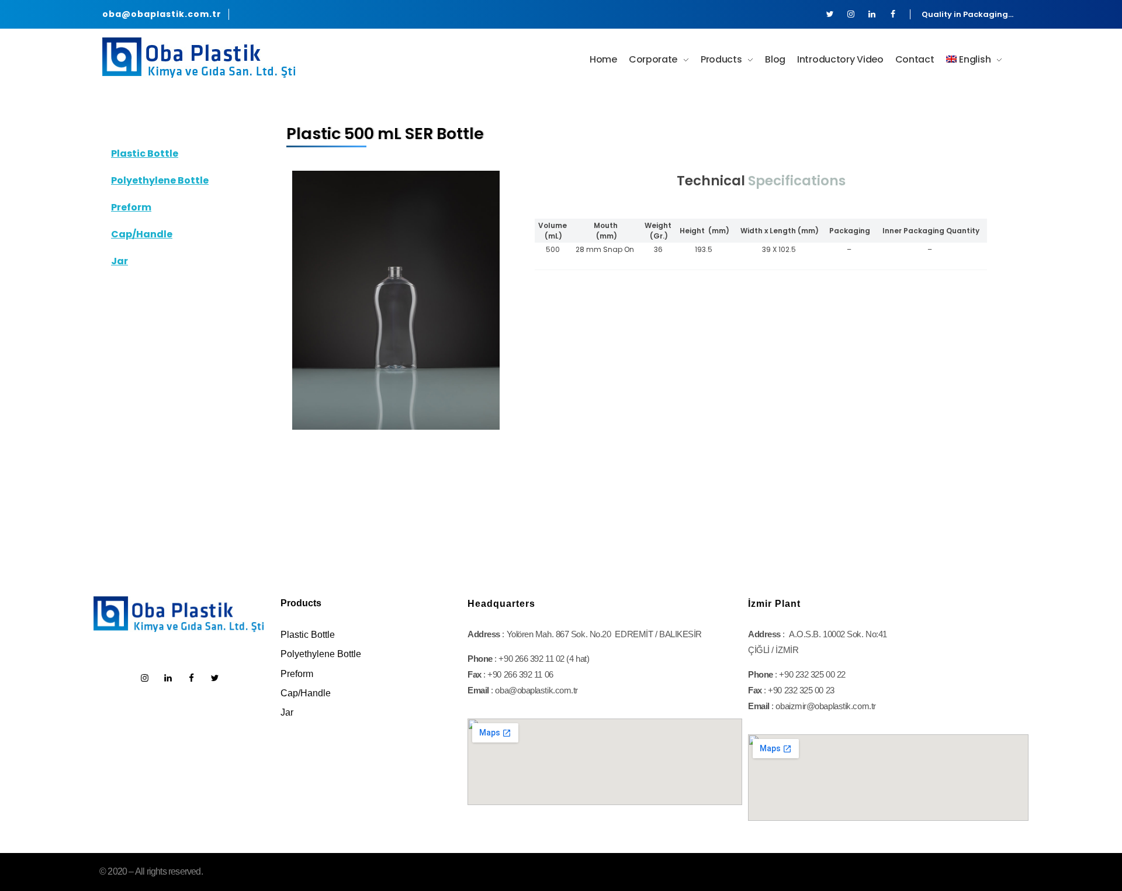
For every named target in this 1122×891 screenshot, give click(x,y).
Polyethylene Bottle (160, 180)
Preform (131, 207)
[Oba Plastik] (198, 57)
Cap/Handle (141, 234)
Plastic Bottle (144, 153)
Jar (119, 261)
